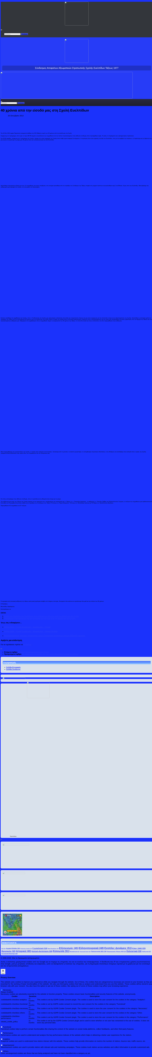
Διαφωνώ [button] (17, 968)
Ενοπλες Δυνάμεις (118, 948)
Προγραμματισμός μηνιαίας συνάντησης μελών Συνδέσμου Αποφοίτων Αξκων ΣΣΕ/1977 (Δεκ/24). (44, 636)
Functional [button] (5, 1025)
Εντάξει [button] (23, 968)
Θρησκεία (8, 951)
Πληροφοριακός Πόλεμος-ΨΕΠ (116, 951)
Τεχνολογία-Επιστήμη (9, 953)
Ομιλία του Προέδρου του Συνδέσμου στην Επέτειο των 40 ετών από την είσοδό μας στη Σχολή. (41, 616)
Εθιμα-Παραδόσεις (53, 948)
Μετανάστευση (74, 951)
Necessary (7, 990)
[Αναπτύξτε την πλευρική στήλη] (1, 839)
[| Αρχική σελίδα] (77, 24)
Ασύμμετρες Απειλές (26, 948)
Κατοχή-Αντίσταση (42, 951)
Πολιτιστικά (134, 951)
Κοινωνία (61, 951)
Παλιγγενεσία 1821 (98, 951)
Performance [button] (6, 1031)
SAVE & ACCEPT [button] (7, 1055)
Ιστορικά (23, 951)
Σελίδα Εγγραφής (13, 667)
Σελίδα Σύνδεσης (13, 669)
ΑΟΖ (3, 948)
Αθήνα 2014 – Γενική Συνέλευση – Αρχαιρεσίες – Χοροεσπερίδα (31, 631)
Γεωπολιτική (39, 948)
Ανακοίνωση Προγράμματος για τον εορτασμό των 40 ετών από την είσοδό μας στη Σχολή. (39, 618)
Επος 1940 (139, 948)
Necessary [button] (5, 988)
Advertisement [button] (6, 1043)
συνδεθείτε (27, 644)
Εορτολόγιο (13, 836)
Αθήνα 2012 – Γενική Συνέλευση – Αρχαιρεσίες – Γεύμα (27, 627)
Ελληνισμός (68, 948)
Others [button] (3, 1049)
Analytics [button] (4, 1037)
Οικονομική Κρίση (85, 951)
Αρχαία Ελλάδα (13, 948)
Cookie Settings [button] (7, 968)
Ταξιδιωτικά (146, 951)
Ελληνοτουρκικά (91, 948)
